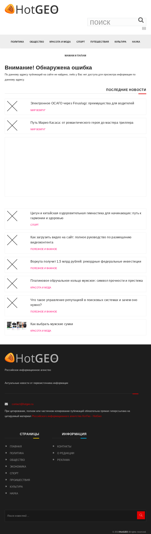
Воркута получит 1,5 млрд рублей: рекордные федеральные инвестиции (85, 261)
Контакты (64, 446)
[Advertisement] (75, 167)
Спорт (80, 41)
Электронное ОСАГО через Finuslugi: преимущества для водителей (82, 103)
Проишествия (20, 480)
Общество (37, 41)
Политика (17, 41)
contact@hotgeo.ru (22, 404)
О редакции (65, 453)
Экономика (18, 466)
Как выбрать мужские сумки (51, 324)
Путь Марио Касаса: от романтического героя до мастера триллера (82, 122)
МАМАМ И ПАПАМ (75, 55)
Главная (16, 446)
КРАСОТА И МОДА (60, 41)
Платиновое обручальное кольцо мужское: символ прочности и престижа (86, 280)
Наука (136, 41)
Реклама (63, 459)
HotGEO (123, 532)
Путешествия (99, 41)
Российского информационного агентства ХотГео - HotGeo (66, 416)
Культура (120, 41)
